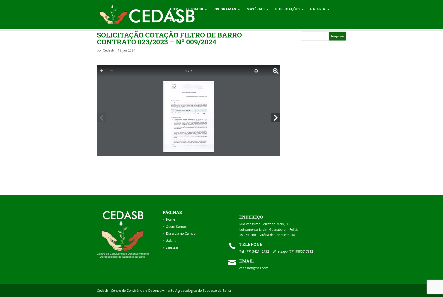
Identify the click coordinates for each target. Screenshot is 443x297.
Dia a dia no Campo (181, 233)
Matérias (255, 9)
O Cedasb (194, 9)
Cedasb (108, 50)
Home (175, 9)
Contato (178, 20)
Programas (224, 9)
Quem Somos (176, 226)
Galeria (317, 9)
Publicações (287, 9)
